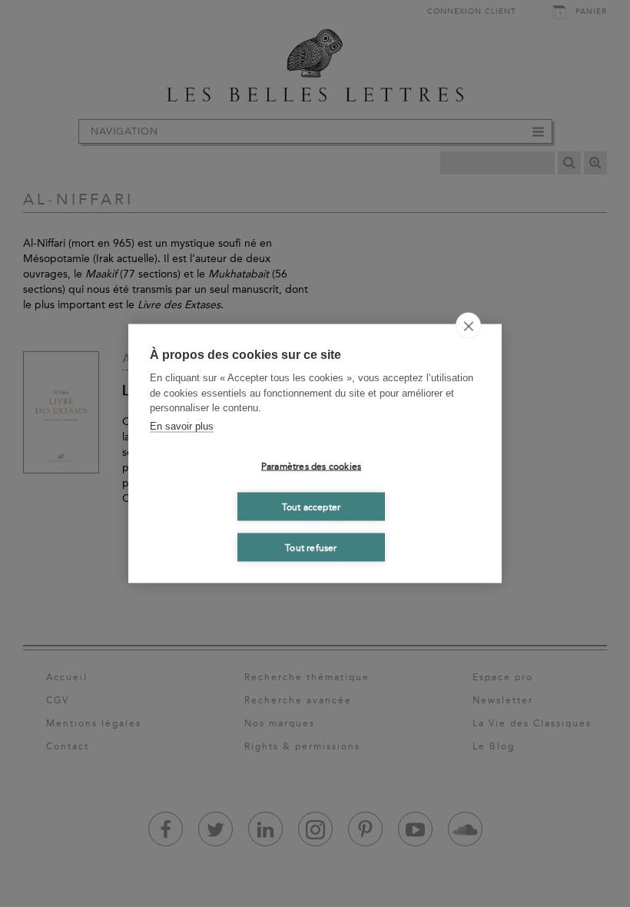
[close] (468, 326)
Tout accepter (311, 506)
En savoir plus (182, 425)
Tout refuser (311, 547)
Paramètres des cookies (311, 465)
